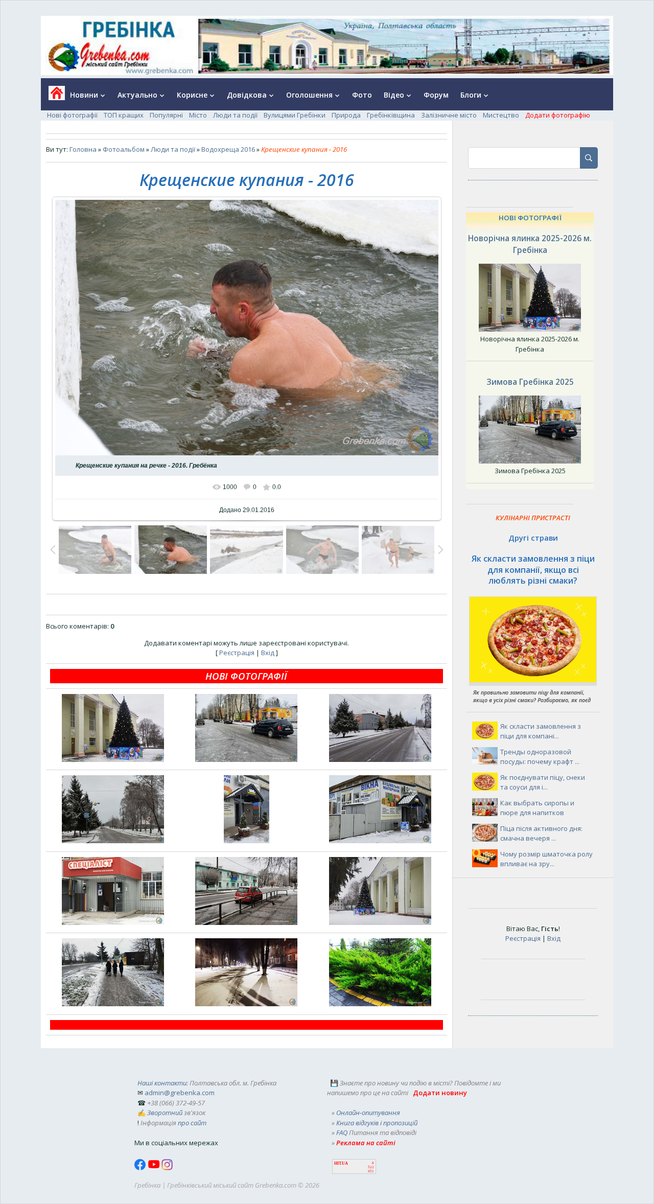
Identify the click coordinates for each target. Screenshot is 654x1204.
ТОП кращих (124, 115)
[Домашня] (53, 96)
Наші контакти (161, 1082)
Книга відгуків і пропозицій (376, 1122)
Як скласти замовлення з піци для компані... (540, 731)
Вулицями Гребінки (294, 115)
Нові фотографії (72, 115)
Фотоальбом (124, 149)
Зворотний (164, 1112)
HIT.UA (341, 1163)
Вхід (267, 652)
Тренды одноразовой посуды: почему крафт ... (539, 757)
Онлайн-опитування (368, 1112)
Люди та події (235, 115)
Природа (346, 115)
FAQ (341, 1132)
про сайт (192, 1122)
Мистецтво (501, 115)
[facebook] (141, 1167)
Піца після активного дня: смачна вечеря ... (541, 833)
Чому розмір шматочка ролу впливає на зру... (546, 859)
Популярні (166, 115)
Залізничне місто (449, 115)
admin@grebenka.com (180, 1092)
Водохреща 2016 (228, 149)
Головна (83, 149)
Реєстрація (236, 652)
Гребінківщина (391, 115)
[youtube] (154, 1167)
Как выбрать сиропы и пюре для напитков (537, 808)
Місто (198, 115)
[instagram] (167, 1167)
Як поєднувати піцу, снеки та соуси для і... (542, 782)
